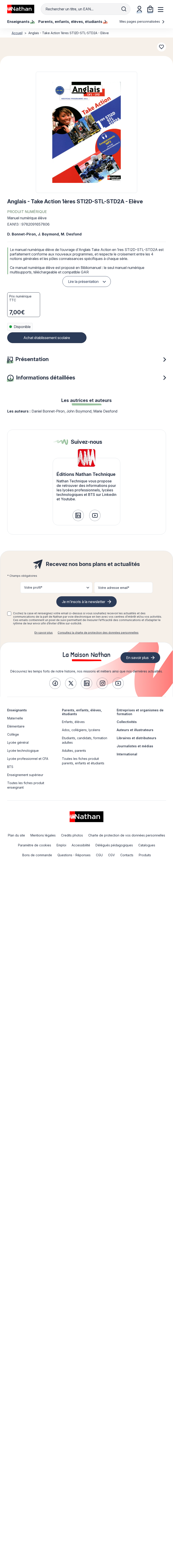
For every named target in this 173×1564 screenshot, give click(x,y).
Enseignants (17, 710)
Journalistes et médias (135, 746)
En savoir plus (43, 632)
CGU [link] (99, 855)
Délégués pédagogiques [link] (114, 845)
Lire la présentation (83, 281)
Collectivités (127, 722)
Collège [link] (13, 734)
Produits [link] (145, 855)
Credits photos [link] (72, 835)
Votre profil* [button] (33, 587)
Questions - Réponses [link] (74, 855)
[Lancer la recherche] (123, 9)
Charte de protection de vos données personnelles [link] (126, 835)
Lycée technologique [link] (23, 750)
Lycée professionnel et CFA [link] (27, 759)
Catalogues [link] (146, 845)
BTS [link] (10, 767)
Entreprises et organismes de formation (140, 712)
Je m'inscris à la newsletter (83, 601)
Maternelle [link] (15, 718)
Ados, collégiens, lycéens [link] (81, 730)
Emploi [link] (61, 845)
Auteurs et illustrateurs (135, 730)
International (127, 754)
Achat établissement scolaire (46, 337)
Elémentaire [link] (16, 726)
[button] (86, 132)
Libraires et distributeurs (136, 738)
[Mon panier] (150, 9)
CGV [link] (111, 855)
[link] (78, 515)
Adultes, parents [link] (74, 750)
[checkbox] (9, 614)
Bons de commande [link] (37, 855)
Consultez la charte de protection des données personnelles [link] (98, 632)
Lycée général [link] (18, 742)
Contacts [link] (126, 855)
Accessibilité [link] (81, 845)
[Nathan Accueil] (20, 9)
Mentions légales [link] (43, 835)
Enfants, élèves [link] (73, 722)
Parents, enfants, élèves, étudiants (82, 712)
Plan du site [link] (16, 835)
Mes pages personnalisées (140, 21)
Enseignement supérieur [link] (25, 775)
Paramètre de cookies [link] (34, 845)
